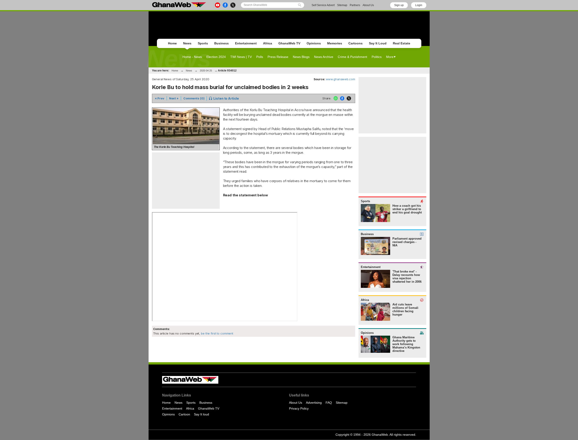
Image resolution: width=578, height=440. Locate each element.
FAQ (329, 402)
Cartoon (184, 414)
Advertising (314, 402)
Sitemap (342, 5)
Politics (377, 57)
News (187, 43)
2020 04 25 (206, 70)
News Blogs (301, 57)
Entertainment (246, 43)
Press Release (278, 57)
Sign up (399, 5)
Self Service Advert (323, 5)
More (390, 57)
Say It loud (201, 414)
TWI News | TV (241, 57)
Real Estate (401, 43)
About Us (368, 5)
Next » (174, 98)
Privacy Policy (299, 408)
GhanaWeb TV (289, 43)
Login (418, 5)
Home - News (192, 57)
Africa (267, 43)
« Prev (159, 98)
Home (172, 43)
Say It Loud (378, 43)
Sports (203, 43)
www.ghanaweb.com (340, 79)
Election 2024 (216, 57)
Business (221, 43)
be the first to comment (216, 333)
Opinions (314, 43)
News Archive (323, 57)
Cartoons (355, 43)
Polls (259, 57)
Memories (334, 43)
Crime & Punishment (352, 57)
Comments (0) (193, 98)
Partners (355, 5)
